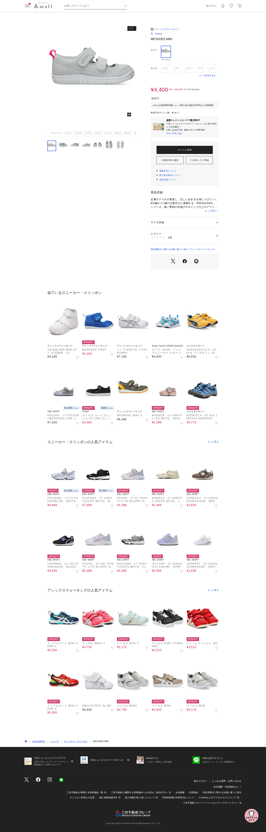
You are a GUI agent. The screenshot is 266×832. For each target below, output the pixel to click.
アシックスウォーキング (167, 29)
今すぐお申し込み (174, 133)
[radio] (166, 53)
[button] (91, 76)
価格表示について (167, 171)
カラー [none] (154, 50)
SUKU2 (158, 34)
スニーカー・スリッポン (76, 741)
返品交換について (167, 179)
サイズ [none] (154, 68)
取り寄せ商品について (169, 175)
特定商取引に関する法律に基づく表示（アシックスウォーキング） (183, 249)
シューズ (54, 741)
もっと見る (210, 210)
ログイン (211, 6)
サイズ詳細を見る (207, 75)
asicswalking (38, 741)
